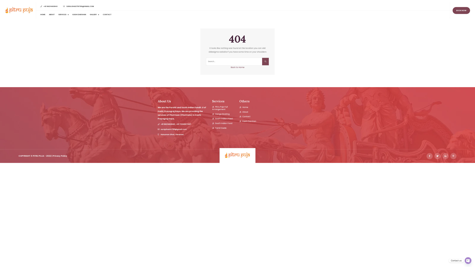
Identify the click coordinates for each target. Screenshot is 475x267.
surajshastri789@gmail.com (80, 6)
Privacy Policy (60, 156)
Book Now (461, 10)
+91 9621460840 (50, 6)
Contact (107, 14)
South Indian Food (223, 123)
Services (62, 14)
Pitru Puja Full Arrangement (220, 108)
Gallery (93, 14)
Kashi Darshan (79, 14)
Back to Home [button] (237, 67)
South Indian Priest (224, 118)
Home (42, 14)
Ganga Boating (222, 114)
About (52, 14)
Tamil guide (220, 128)
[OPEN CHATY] (468, 260)
